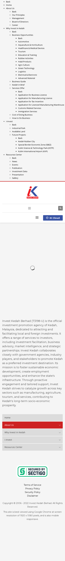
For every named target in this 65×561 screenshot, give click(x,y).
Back (8, 1)
